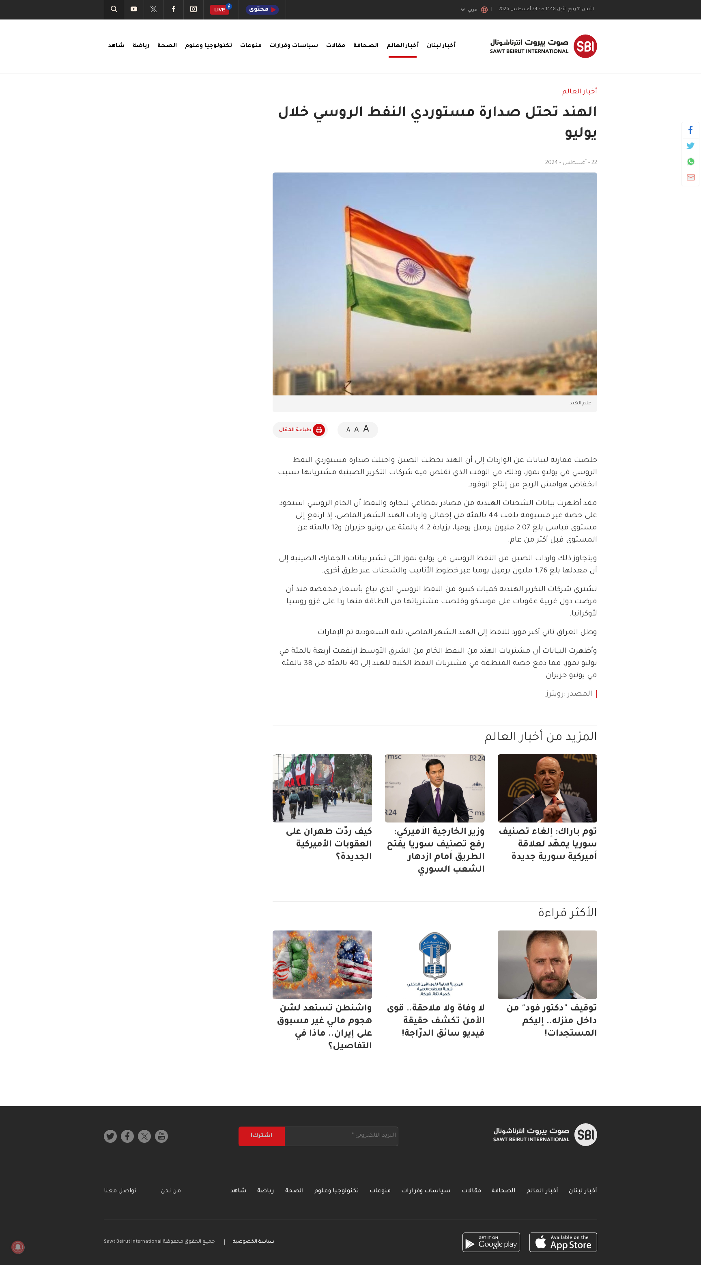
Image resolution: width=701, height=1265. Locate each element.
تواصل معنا (120, 1191)
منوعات (251, 46)
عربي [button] (473, 10)
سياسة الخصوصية (253, 1242)
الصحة (167, 46)
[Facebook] (691, 129)
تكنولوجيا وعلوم (208, 46)
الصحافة (365, 46)
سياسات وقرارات (294, 46)
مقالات (335, 46)
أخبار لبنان (441, 46)
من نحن (171, 1191)
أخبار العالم (403, 46)
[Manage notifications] (17, 1247)
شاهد (116, 46)
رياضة (141, 46)
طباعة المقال (295, 430)
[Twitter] (691, 145)
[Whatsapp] (691, 161)
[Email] (691, 177)
